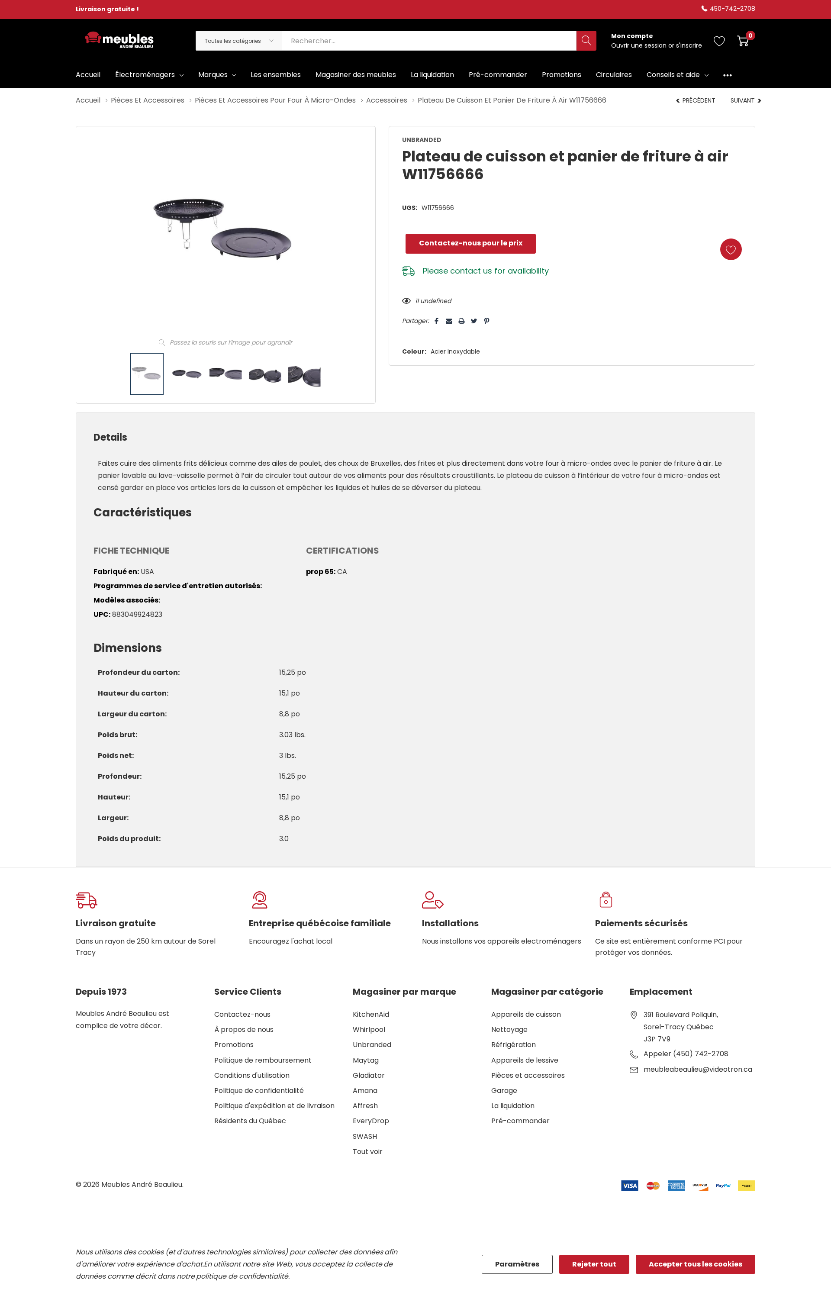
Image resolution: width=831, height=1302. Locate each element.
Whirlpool (369, 1029)
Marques (213, 75)
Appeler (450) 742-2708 (686, 1054)
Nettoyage (509, 1029)
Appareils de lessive (524, 1060)
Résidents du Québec (250, 1121)
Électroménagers (145, 75)
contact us (471, 270)
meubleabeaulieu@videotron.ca (698, 1069)
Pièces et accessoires (528, 1075)
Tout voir (368, 1151)
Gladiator (369, 1075)
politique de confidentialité (242, 1276)
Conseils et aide (673, 75)
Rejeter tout (594, 1264)
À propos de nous (244, 1029)
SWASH (365, 1136)
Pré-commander (520, 1121)
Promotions (234, 1045)
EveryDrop (371, 1121)
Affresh (365, 1106)
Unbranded (372, 1045)
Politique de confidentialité (259, 1090)
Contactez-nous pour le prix (470, 243)
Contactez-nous (242, 1014)
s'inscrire (689, 45)
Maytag (366, 1060)
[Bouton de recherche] (586, 41)
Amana (365, 1090)
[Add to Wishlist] (731, 249)
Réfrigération (513, 1045)
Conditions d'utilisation (252, 1075)
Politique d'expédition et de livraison (274, 1106)
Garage (504, 1090)
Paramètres (517, 1264)
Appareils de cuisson (526, 1014)
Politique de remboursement (263, 1060)
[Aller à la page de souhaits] (719, 41)
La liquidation (513, 1106)
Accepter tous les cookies (695, 1264)
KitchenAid (371, 1014)
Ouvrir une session (639, 45)
